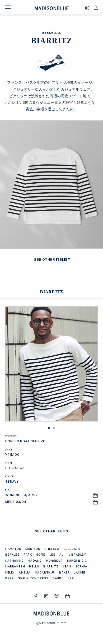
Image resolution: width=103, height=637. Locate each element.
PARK (28, 554)
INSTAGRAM (46, 596)
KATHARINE (14, 560)
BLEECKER (72, 549)
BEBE (9, 578)
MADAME (35, 560)
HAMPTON (13, 549)
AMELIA (25, 572)
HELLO (34, 566)
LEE (52, 554)
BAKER (64, 572)
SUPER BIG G (77, 560)
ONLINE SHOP (67, 596)
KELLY (10, 572)
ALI (61, 554)
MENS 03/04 (16, 502)
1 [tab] (49, 428)
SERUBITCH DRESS (33, 578)
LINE (56, 596)
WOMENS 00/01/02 (21, 495)
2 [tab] (54, 428)
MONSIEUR (54, 560)
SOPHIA (81, 566)
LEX (71, 578)
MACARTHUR (45, 572)
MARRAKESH (15, 566)
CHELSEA (51, 549)
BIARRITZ (50, 566)
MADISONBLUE (51, 613)
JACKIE (79, 572)
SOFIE (40, 554)
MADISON (32, 549)
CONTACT (35, 596)
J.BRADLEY (77, 554)
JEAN (67, 566)
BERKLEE (12, 554)
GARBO (58, 578)
